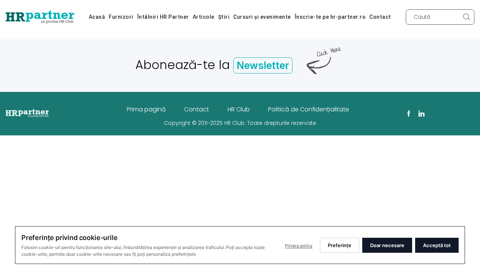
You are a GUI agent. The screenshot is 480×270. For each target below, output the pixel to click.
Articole (203, 17)
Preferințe (339, 245)
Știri (224, 17)
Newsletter (263, 65)
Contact (380, 17)
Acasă (97, 17)
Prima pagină (146, 109)
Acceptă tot (437, 245)
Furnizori (121, 17)
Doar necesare (387, 245)
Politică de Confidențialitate (308, 109)
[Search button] (466, 17)
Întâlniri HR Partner (163, 17)
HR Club (239, 109)
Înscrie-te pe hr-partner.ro (330, 17)
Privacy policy (298, 245)
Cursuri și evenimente (262, 17)
